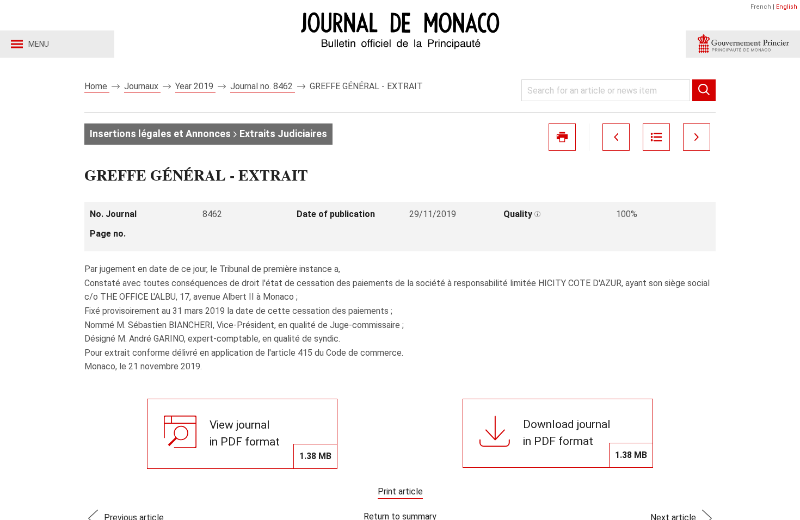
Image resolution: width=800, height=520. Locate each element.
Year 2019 (195, 86)
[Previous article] (616, 137)
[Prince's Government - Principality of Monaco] (743, 44)
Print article (400, 491)
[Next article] (696, 137)
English (786, 6)
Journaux (142, 86)
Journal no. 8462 (262, 86)
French (760, 6)
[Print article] (562, 137)
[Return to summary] (656, 137)
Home (96, 86)
